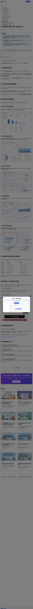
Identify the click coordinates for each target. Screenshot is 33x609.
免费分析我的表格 (16, 302)
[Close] (30, 296)
